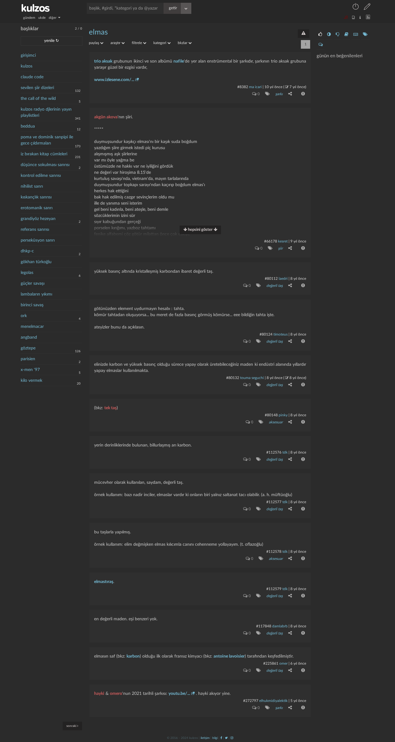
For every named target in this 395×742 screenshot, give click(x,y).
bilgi (215, 738)
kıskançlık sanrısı (36, 197)
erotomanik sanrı (36, 208)
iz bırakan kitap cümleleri (44, 154)
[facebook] (221, 738)
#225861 (270, 663)
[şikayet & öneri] (303, 33)
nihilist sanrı (32, 186)
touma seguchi (252, 378)
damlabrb (280, 626)
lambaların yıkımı (36, 294)
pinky (283, 415)
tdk (285, 452)
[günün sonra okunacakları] (346, 34)
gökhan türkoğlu (36, 262)
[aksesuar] (259, 422)
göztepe (28, 348)
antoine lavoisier (229, 656)
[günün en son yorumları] (321, 45)
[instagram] (232, 738)
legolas (27, 273)
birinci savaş (32, 305)
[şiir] (268, 248)
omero (116, 693)
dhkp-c (27, 251)
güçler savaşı (32, 283)
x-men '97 (30, 370)
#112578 (273, 551)
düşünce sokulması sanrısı (45, 165)
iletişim (205, 738)
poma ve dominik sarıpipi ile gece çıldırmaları (47, 140)
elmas (98, 32)
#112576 (273, 452)
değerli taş (274, 285)
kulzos (26, 66)
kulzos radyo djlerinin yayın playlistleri (46, 112)
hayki (99, 693)
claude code (32, 77)
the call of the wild (38, 98)
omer (283, 663)
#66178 (270, 241)
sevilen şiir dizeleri (37, 88)
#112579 (273, 589)
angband (29, 337)
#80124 (266, 334)
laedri (283, 278)
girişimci (28, 55)
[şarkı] (266, 94)
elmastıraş (103, 582)
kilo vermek (31, 380)
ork (24, 316)
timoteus (280, 334)
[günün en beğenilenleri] (320, 34)
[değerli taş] (257, 285)
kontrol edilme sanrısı (41, 175)
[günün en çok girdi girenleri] (355, 34)
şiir (280, 248)
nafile (178, 61)
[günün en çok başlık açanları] (365, 34)
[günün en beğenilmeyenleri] (337, 34)
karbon (133, 656)
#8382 (242, 87)
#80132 (232, 378)
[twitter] (226, 738)
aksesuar (276, 422)
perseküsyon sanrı (38, 240)
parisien (28, 359)
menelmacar (32, 326)
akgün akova (106, 117)
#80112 (271, 278)
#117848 (263, 626)
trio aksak (103, 61)
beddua (28, 126)
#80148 (271, 415)
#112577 (273, 502)
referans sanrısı (35, 229)
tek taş (110, 408)
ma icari (255, 87)
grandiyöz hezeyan (38, 219)
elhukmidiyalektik (273, 701)
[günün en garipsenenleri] (329, 34)
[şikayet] (302, 94)
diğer (53, 17)
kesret (283, 241)
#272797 (250, 701)
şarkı (279, 94)
